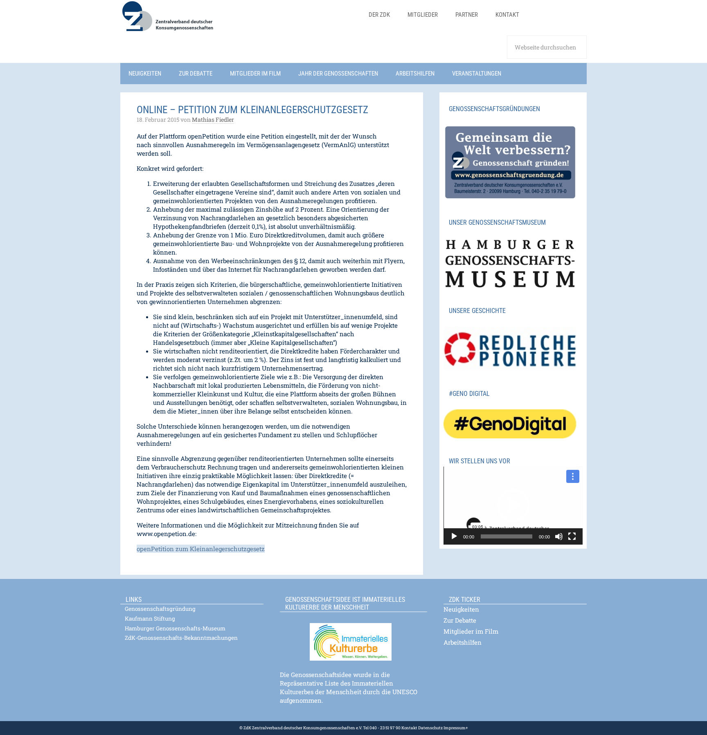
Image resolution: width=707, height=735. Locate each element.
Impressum (454, 728)
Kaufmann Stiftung (150, 618)
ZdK (239, 21)
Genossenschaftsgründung (160, 608)
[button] (513, 505)
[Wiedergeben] (454, 536)
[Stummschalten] (559, 536)
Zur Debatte (460, 620)
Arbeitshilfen (463, 642)
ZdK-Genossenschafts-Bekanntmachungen (181, 637)
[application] (513, 506)
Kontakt (409, 728)
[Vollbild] (572, 536)
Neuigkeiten (461, 609)
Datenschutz (430, 728)
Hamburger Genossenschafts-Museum (175, 628)
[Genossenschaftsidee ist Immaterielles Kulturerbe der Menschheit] (353, 637)
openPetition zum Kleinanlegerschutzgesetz (201, 549)
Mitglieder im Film (471, 631)
